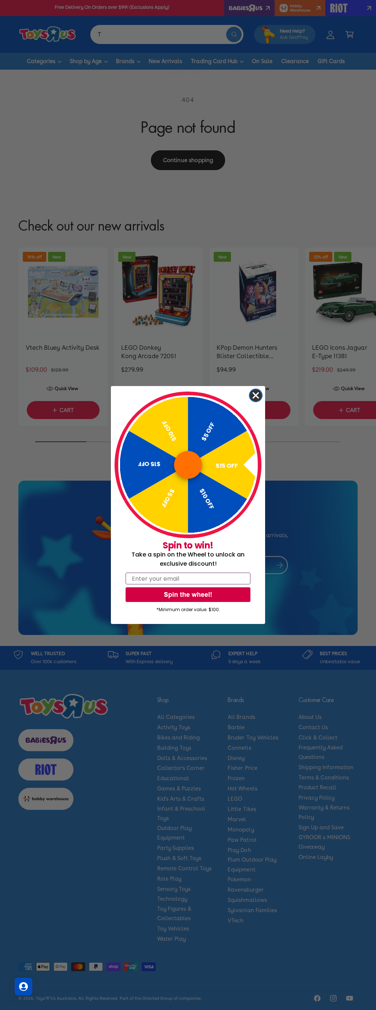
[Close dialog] (255, 395)
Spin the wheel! (188, 594)
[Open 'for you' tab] (23, 986)
